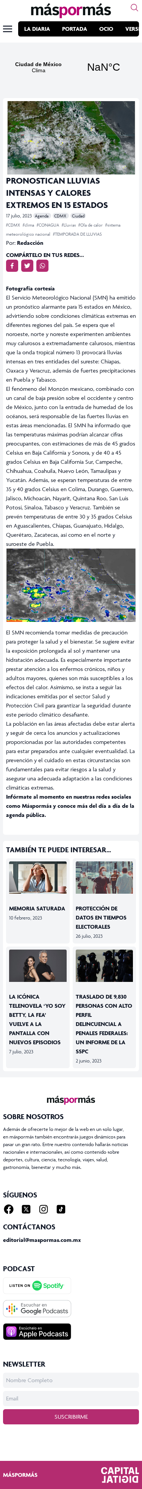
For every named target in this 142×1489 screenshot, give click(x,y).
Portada (74, 28)
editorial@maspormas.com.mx (42, 1239)
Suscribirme (71, 1416)
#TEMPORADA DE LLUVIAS (77, 234)
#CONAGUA (48, 225)
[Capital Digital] (120, 1475)
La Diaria (37, 28)
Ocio (106, 28)
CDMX (60, 216)
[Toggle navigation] (7, 28)
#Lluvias (69, 225)
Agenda (42, 216)
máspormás (20, 1474)
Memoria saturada (37, 908)
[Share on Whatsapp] (42, 266)
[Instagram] (43, 1209)
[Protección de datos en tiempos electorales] (104, 877)
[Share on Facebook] (12, 266)
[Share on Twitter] (27, 266)
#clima (29, 225)
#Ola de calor (91, 225)
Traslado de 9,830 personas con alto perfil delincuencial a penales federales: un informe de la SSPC (104, 1024)
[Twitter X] (26, 1209)
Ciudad (78, 216)
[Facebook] (8, 1209)
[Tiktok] (61, 1209)
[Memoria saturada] (38, 877)
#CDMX (13, 225)
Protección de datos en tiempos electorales (101, 917)
